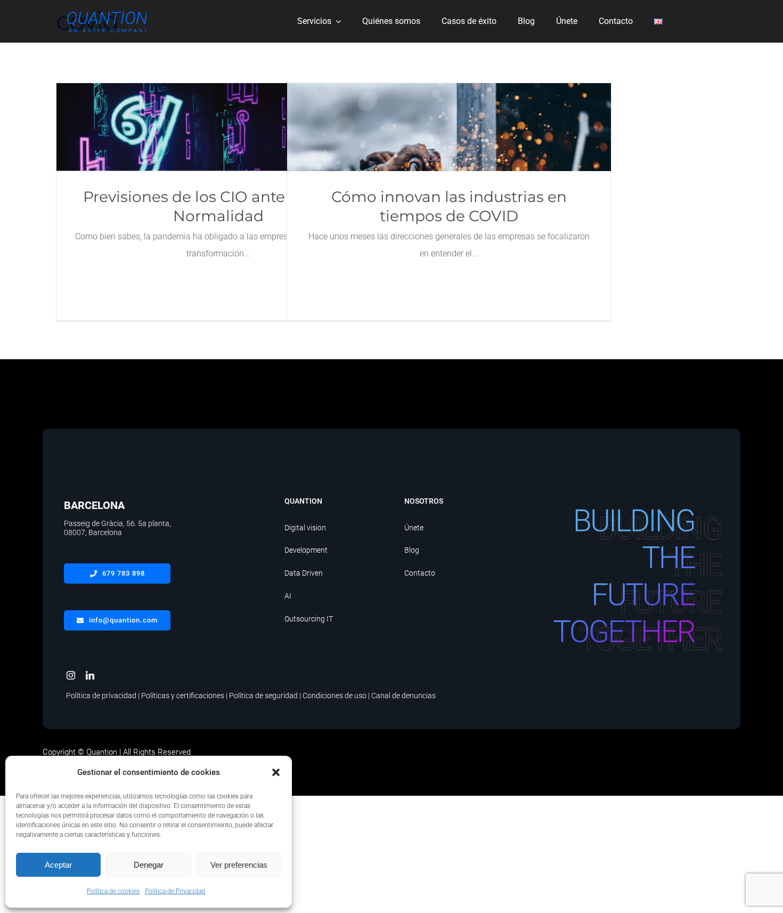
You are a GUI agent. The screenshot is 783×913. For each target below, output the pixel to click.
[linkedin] (90, 675)
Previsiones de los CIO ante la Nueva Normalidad (218, 127)
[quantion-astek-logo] (106, 11)
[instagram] (71, 675)
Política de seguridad (263, 695)
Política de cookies (113, 891)
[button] (276, 772)
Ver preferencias (238, 864)
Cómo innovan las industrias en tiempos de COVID (449, 127)
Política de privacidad (101, 695)
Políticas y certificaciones (182, 695)
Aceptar (58, 864)
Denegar (149, 864)
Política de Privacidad (175, 891)
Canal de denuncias (403, 695)
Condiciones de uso (334, 695)
